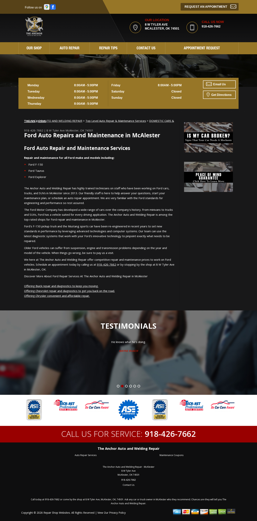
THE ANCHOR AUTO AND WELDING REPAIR (53, 121)
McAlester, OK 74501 (79, 130)
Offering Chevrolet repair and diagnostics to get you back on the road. (69, 291)
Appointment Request (202, 48)
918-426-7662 (211, 26)
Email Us (219, 84)
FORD (42, 121)
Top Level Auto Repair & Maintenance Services (115, 121)
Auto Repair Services (86, 455)
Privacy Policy (117, 512)
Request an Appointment (206, 6)
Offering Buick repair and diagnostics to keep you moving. (61, 286)
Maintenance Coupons (171, 455)
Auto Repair (69, 48)
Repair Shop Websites (56, 512)
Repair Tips (108, 48)
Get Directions (221, 94)
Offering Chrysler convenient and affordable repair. (57, 296)
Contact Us (146, 48)
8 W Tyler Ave (55, 130)
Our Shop (34, 48)
